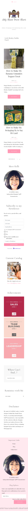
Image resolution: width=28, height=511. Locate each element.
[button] (5, 231)
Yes (7, 231)
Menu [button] (15, 1)
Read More (14, 96)
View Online (10, 283)
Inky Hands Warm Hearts (14, 15)
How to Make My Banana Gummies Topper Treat (14, 73)
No (7, 234)
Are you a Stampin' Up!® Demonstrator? (12, 229)
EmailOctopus (17, 248)
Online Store (14, 449)
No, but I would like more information (12, 237)
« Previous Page (11, 159)
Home (14, 443)
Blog (14, 446)
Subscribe (20, 502)
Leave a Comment (14, 82)
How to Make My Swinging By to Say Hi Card (14, 130)
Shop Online (17, 283)
